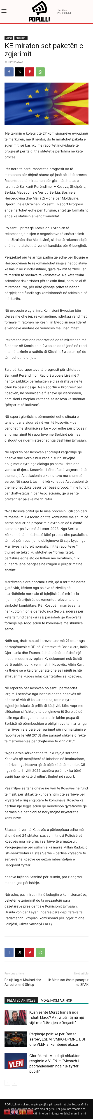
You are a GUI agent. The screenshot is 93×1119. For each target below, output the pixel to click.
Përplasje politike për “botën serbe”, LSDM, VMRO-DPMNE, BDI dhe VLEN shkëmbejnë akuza (57, 1039)
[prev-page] (7, 1083)
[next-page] (14, 1083)
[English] (15, 1112)
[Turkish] (30, 1112)
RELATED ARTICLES (21, 1000)
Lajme (9, 37)
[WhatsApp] (40, 71)
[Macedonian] (22, 1112)
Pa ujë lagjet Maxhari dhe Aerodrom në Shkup (23, 982)
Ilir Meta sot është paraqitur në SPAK (68, 982)
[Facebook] (9, 71)
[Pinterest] (29, 71)
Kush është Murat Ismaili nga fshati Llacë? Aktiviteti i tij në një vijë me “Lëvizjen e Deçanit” (56, 1017)
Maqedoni (21, 37)
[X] (19, 71)
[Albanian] (7, 1112)
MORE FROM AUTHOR (56, 1000)
